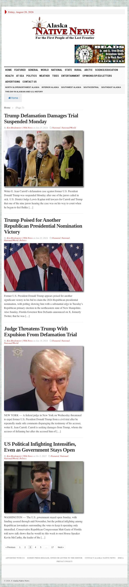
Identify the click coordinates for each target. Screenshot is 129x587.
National (56, 69)
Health (9, 75)
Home (14, 98)
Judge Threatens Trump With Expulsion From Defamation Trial (40, 331)
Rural (78, 69)
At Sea (20, 75)
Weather (44, 75)
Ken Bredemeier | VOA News (20, 127)
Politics (31, 75)
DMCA (121, 558)
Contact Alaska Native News (100, 558)
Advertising (12, 81)
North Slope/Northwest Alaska (22, 87)
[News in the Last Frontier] (64, 28)
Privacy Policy (65, 561)
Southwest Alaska (71, 87)
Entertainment (70, 75)
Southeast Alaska (111, 87)
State (68, 69)
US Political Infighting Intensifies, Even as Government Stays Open (40, 447)
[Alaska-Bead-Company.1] (100, 53)
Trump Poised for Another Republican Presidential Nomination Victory (43, 226)
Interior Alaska (50, 87)
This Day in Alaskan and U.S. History (24, 92)
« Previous (10, 547)
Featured (20, 69)
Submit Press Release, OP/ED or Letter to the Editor (54, 558)
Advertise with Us (15, 558)
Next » (61, 547)
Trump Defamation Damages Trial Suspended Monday (41, 118)
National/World (68, 127)
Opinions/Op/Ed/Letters (97, 75)
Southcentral (91, 87)
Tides (55, 75)
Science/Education (106, 69)
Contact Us (30, 81)
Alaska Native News (20, 580)
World (45, 69)
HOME (8, 69)
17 (52, 547)
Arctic (88, 69)
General (33, 69)
